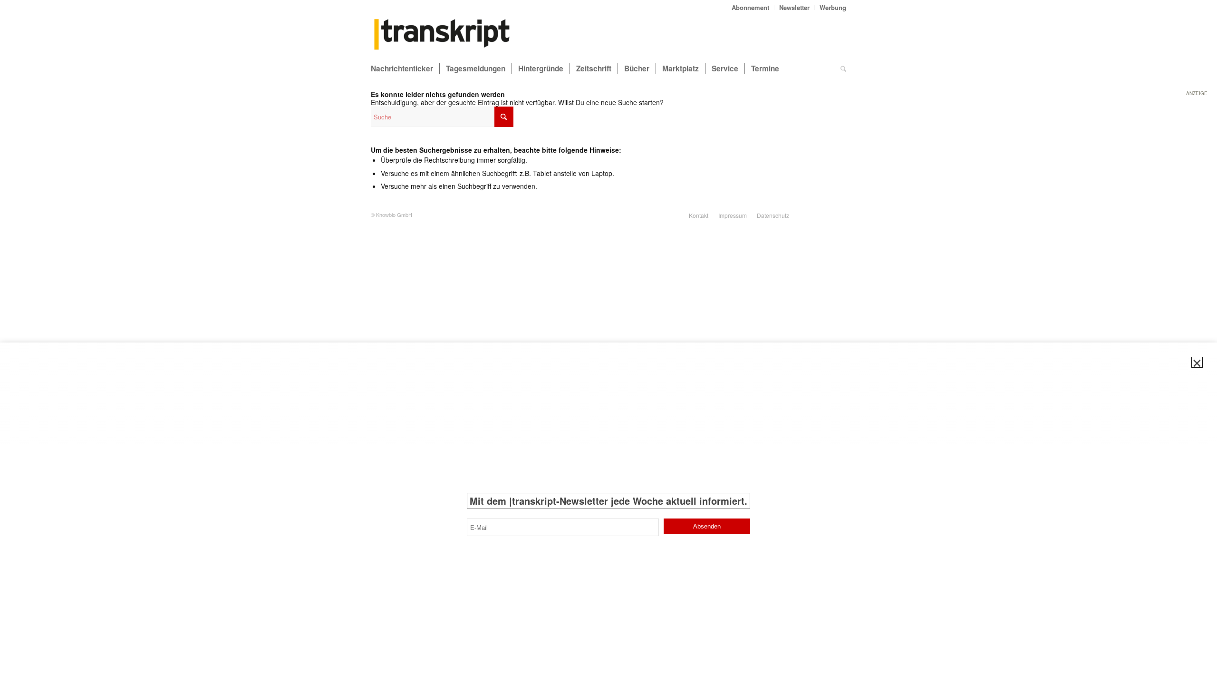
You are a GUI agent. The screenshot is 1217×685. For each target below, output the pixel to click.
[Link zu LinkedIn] (825, 214)
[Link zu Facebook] (839, 214)
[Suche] (843, 68)
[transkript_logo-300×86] (442, 35)
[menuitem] (750, 7)
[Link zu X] (810, 214)
